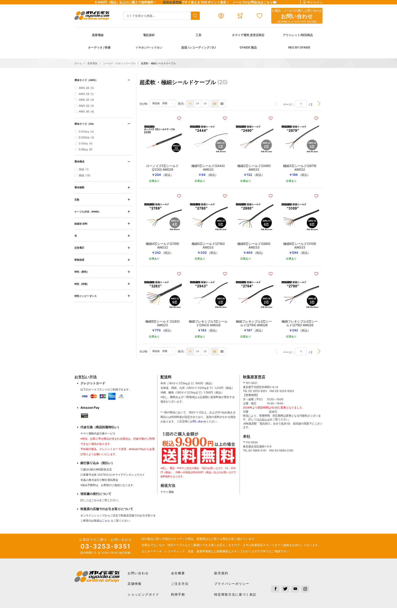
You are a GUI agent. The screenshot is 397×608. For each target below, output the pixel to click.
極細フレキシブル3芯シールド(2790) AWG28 (300, 323)
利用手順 (178, 594)
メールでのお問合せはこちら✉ (254, 2)
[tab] (103, 80)
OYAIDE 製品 (248, 47)
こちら (95, 500)
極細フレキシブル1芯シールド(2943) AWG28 (208, 323)
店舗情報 (135, 584)
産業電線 (98, 35)
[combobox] (161, 16)
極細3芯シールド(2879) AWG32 (301, 168)
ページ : (289, 104)
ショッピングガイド (143, 594)
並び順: (145, 103)
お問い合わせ (138, 573)
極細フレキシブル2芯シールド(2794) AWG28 (254, 323)
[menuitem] (190, 103)
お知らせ (264, 419)
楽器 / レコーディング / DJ (198, 47)
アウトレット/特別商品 (298, 35)
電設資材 (149, 35)
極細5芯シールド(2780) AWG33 (209, 245)
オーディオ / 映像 (99, 47)
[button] (179, 118)
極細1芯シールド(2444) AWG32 (209, 168)
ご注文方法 (180, 584)
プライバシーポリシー (231, 584)
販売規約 (221, 573)
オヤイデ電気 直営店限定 (248, 35)
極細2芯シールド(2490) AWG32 (255, 168)
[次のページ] (319, 103)
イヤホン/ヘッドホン (149, 47)
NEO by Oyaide (299, 47)
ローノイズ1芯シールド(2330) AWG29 (162, 168)
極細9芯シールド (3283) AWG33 (162, 323)
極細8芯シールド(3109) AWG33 (301, 245)
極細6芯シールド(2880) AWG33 (255, 245)
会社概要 (178, 573)
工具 (198, 35)
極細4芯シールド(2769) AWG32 (164, 245)
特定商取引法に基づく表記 (235, 594)
